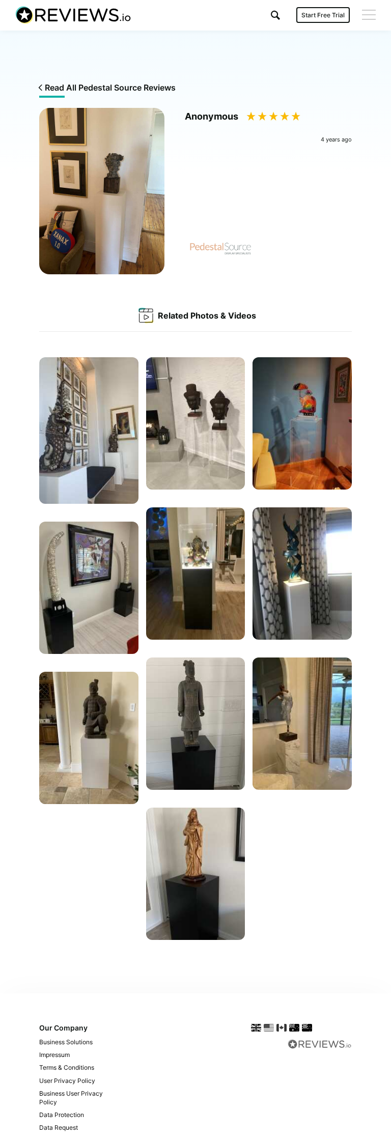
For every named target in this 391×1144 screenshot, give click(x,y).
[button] (275, 15)
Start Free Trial (323, 15)
